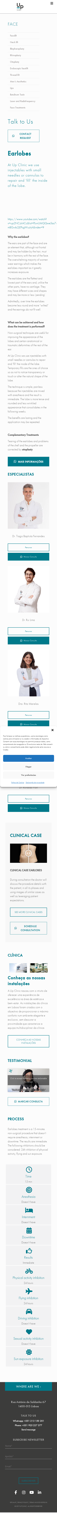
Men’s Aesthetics (18, 81)
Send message (28, 1429)
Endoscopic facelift (19, 68)
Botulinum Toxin (17, 94)
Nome (8, 1445)
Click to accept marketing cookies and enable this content (28, 1080)
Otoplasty (14, 61)
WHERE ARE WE (28, 1386)
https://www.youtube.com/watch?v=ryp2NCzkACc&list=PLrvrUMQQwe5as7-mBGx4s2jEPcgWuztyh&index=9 (32, 223)
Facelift (13, 35)
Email (8, 1466)
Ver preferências (28, 775)
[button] (52, 730)
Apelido (9, 1456)
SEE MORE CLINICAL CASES (29, 912)
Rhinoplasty (15, 55)
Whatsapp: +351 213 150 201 (28, 1420)
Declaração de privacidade (35, 782)
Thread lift (14, 75)
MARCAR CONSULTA (30, 1101)
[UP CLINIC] (20, 6)
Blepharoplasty (17, 48)
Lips (12, 88)
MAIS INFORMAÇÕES (30, 461)
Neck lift (14, 42)
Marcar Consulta (30, 556)
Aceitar (28, 758)
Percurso (28, 547)
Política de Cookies (17, 782)
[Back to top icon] (51, 1507)
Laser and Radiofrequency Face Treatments (22, 104)
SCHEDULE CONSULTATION (30, 928)
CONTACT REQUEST (25, 136)
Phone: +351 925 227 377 (28, 1425)
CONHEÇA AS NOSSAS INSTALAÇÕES (28, 1041)
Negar (28, 766)
